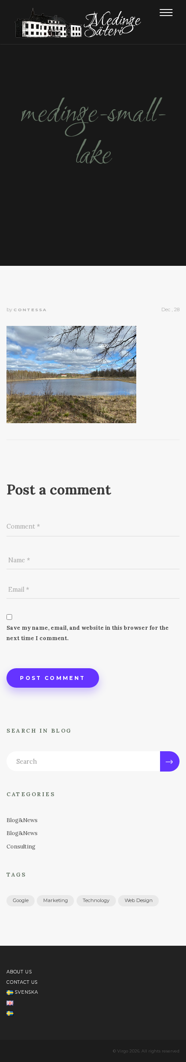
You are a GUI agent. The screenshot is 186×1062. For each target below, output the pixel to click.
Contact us (22, 982)
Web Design (139, 900)
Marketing (55, 900)
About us (19, 972)
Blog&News (22, 820)
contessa (30, 309)
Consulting (20, 846)
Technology (96, 900)
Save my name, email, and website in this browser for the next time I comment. (87, 633)
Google (21, 900)
